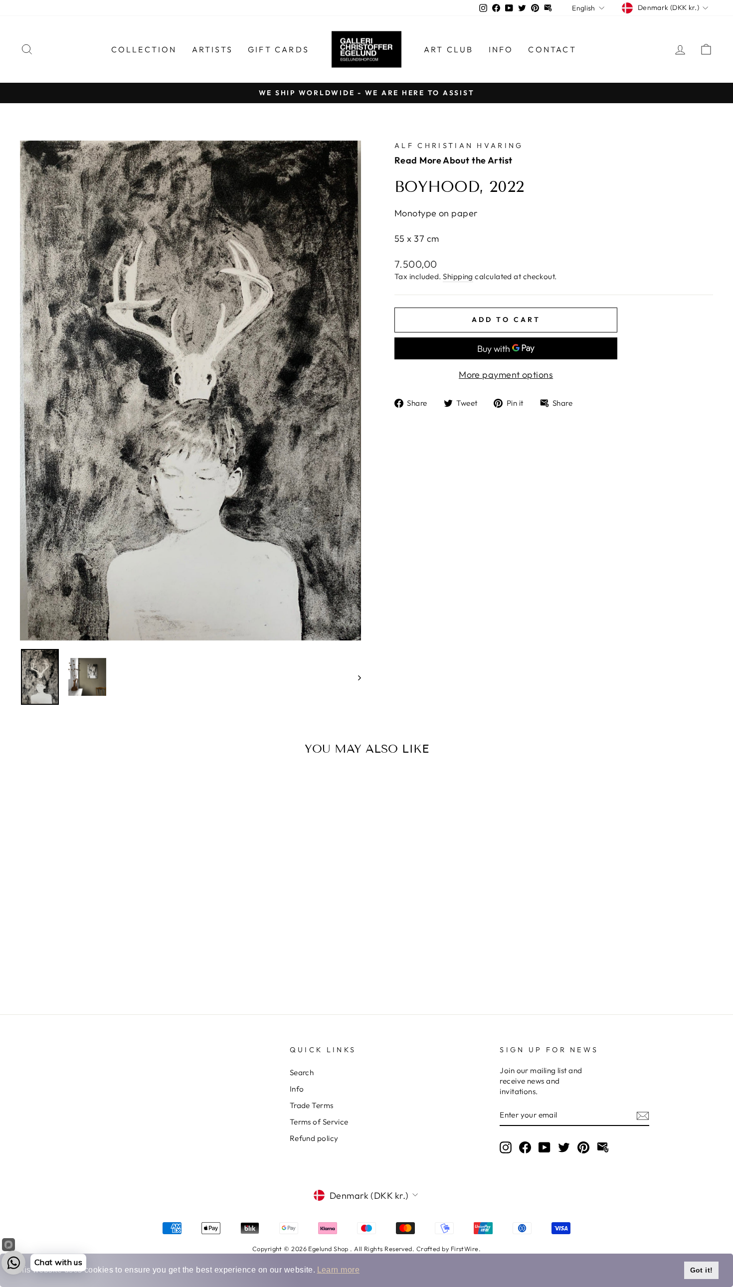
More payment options (506, 374)
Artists (212, 49)
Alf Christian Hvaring (459, 145)
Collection (144, 49)
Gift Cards (278, 49)
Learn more (338, 1270)
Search (302, 1072)
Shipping (458, 276)
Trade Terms (312, 1105)
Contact (552, 49)
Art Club (449, 49)
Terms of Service (319, 1121)
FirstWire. (466, 1249)
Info (501, 49)
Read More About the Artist (453, 160)
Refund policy (314, 1138)
